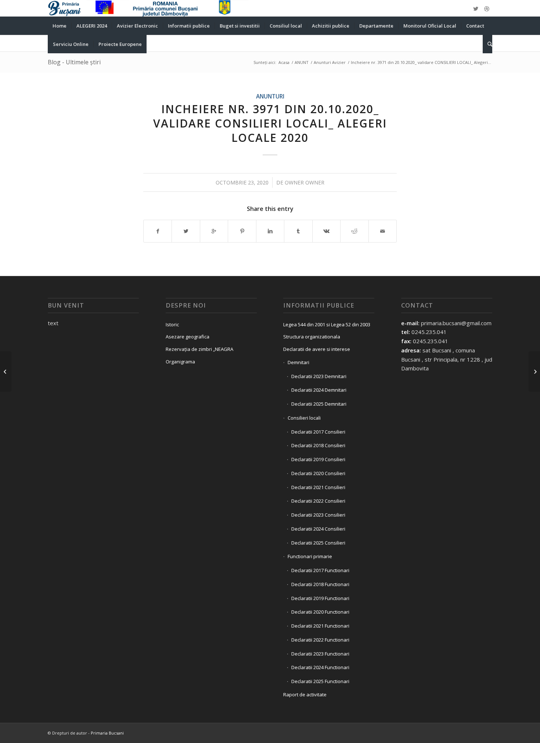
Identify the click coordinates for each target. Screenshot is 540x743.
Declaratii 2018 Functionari (320, 584)
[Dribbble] (486, 8)
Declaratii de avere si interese (316, 349)
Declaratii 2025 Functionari (320, 681)
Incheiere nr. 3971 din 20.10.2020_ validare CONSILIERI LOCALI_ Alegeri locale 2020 (270, 123)
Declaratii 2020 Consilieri (318, 473)
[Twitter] (475, 8)
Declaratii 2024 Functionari (320, 667)
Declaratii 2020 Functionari (320, 612)
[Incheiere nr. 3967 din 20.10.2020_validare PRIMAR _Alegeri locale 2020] (5, 371)
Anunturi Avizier (330, 62)
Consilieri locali (304, 417)
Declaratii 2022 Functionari (320, 639)
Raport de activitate (305, 694)
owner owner (304, 182)
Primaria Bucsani (107, 733)
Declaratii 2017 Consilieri (318, 431)
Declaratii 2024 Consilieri (318, 528)
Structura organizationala (311, 336)
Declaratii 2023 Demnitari (318, 376)
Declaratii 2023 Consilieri (318, 515)
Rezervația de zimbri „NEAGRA (199, 349)
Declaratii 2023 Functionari (320, 653)
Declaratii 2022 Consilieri (318, 501)
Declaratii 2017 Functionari (320, 570)
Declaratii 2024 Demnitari (318, 390)
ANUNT (302, 62)
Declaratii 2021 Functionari (320, 625)
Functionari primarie (310, 556)
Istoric (172, 324)
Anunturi (270, 96)
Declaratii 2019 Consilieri (318, 459)
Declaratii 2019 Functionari (320, 598)
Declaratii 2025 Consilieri (318, 542)
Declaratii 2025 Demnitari (318, 404)
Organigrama (180, 361)
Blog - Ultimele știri (74, 62)
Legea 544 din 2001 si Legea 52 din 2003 (326, 324)
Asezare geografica (187, 336)
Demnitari (298, 362)
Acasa (283, 62)
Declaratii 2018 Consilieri (318, 445)
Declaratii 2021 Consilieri (318, 487)
